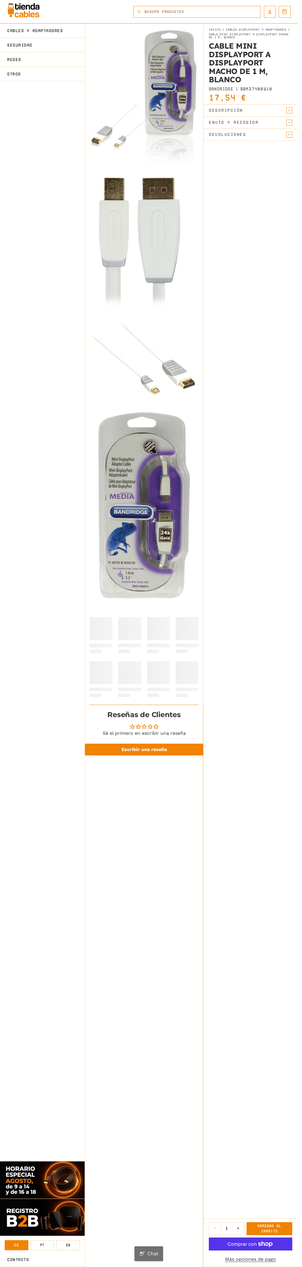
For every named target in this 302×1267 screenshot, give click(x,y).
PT (42, 1245)
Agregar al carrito (269, 1228)
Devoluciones (227, 134)
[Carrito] (284, 12)
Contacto (18, 1259)
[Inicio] (23, 10)
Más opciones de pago (250, 1259)
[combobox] (202, 11)
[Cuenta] (270, 12)
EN (68, 1245)
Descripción (226, 110)
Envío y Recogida (233, 122)
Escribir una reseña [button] (144, 749)
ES (16, 1245)
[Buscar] (139, 11)
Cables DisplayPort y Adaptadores (256, 29)
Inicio (215, 29)
